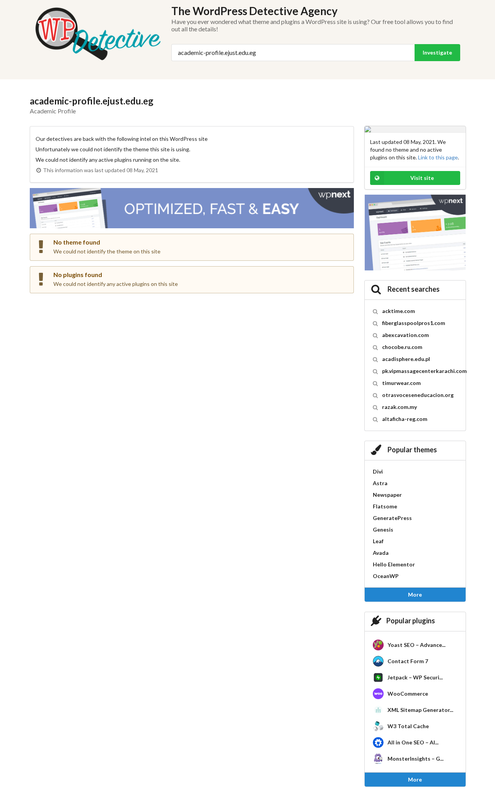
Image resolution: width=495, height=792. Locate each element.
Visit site (422, 177)
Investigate (437, 52)
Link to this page (438, 157)
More (415, 594)
